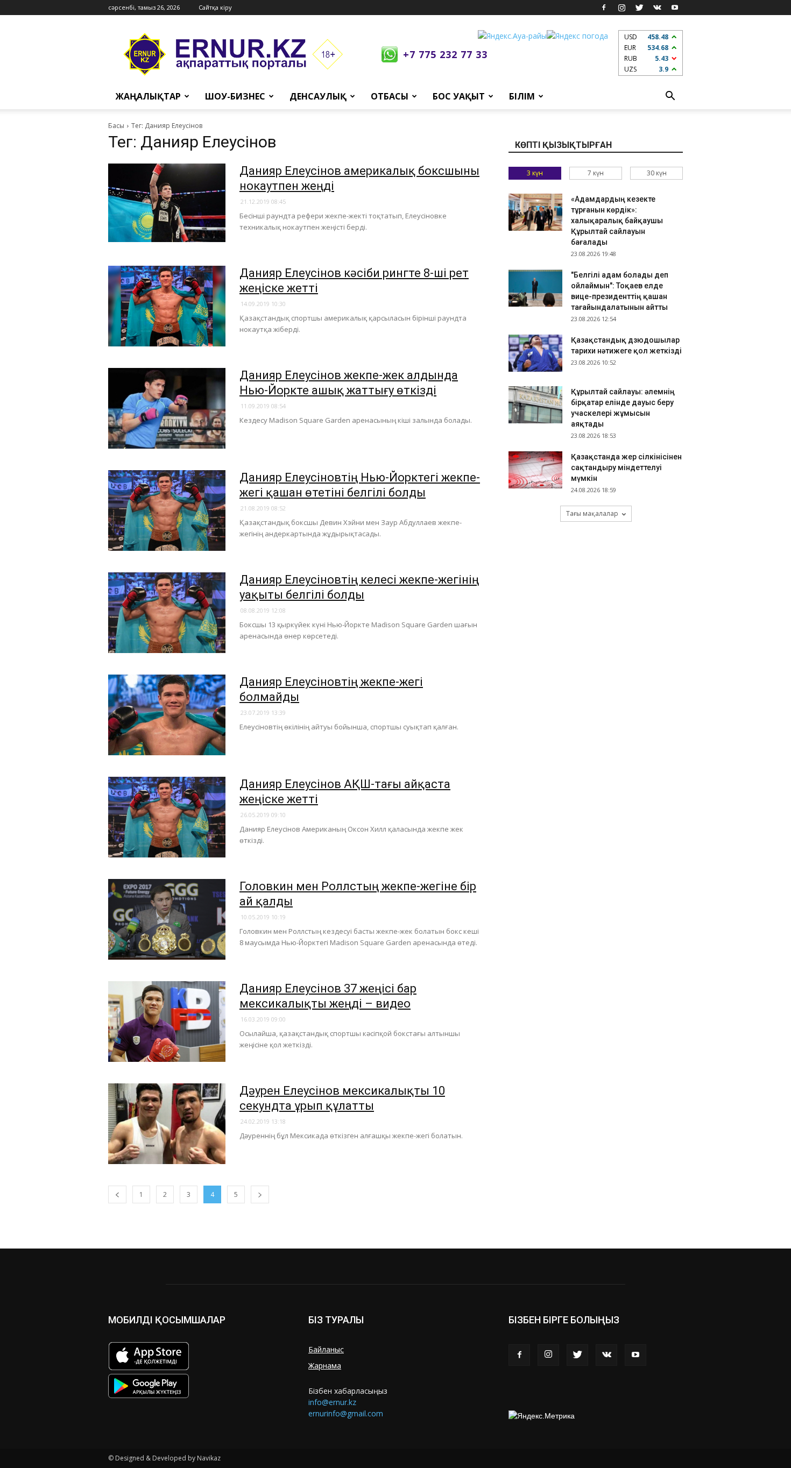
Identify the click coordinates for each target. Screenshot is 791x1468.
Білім (522, 96)
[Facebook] (604, 7)
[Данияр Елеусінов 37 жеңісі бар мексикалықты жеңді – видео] (166, 1021)
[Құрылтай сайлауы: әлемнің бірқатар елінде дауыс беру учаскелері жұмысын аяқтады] (535, 404)
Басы (116, 125)
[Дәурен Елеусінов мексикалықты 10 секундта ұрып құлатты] (166, 1123)
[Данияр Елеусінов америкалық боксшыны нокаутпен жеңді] (166, 203)
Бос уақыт (459, 96)
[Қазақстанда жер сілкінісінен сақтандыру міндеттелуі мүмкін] (535, 469)
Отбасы (389, 96)
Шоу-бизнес (235, 96)
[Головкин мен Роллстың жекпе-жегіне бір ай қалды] (166, 919)
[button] (670, 96)
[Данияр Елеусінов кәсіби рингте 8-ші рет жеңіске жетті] (166, 306)
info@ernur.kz (332, 1402)
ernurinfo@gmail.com (345, 1413)
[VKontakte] (657, 7)
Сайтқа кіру (215, 7)
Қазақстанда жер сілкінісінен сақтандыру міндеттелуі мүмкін (626, 467)
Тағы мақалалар (592, 513)
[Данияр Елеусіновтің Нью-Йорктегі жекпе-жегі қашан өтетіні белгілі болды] (166, 510)
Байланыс (326, 1349)
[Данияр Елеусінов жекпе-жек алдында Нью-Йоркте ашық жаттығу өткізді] (166, 408)
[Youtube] (675, 7)
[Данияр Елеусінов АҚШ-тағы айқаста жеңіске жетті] (166, 817)
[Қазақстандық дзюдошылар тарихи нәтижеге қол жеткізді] (535, 353)
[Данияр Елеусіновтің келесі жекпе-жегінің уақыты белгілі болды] (166, 612)
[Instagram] (621, 7)
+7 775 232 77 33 (445, 54)
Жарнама (324, 1365)
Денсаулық (318, 96)
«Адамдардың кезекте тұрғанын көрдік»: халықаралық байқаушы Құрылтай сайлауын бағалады (617, 220)
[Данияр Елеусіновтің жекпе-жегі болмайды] (166, 715)
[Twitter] (639, 7)
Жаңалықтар (148, 96)
